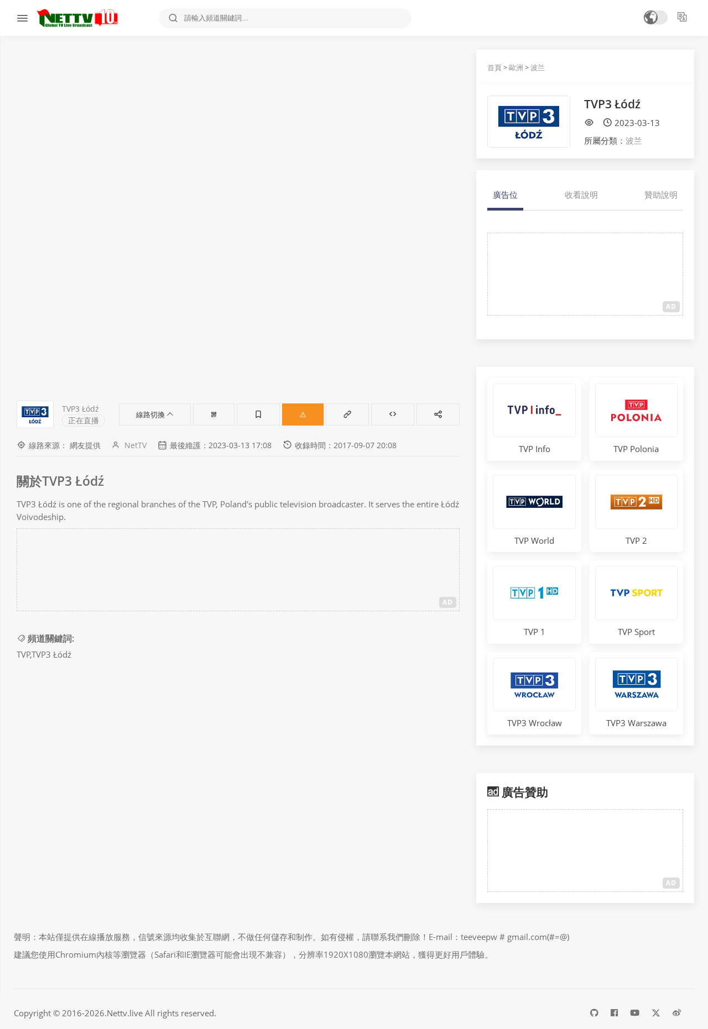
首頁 (494, 67)
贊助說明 (661, 194)
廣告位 (505, 194)
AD (447, 602)
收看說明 (581, 194)
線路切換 (151, 414)
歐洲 (516, 67)
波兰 (537, 67)
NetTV (135, 445)
